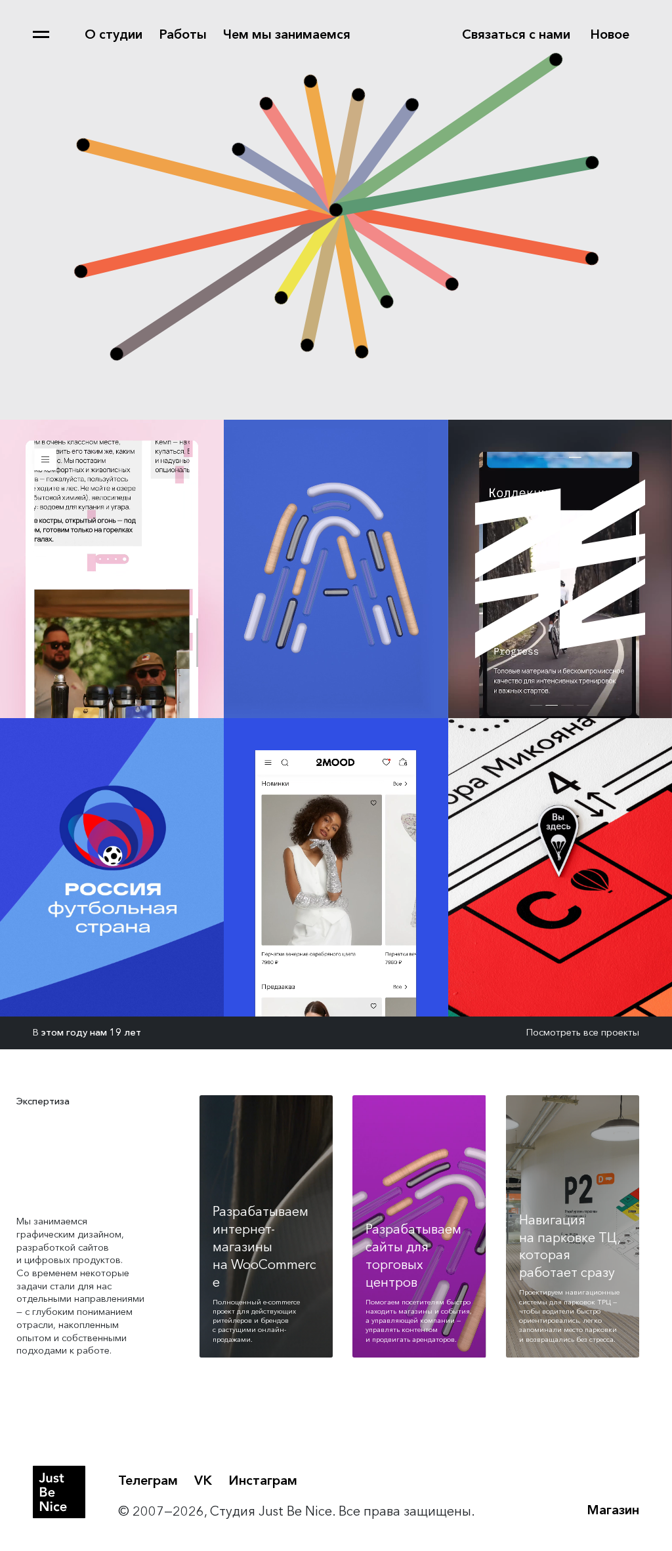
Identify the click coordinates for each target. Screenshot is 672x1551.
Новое (609, 34)
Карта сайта (41, 34)
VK (203, 1480)
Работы (183, 34)
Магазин (613, 1510)
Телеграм (148, 1480)
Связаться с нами (516, 34)
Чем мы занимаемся (286, 34)
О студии (113, 34)
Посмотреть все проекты (582, 1032)
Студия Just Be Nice (59, 1492)
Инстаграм (262, 1480)
